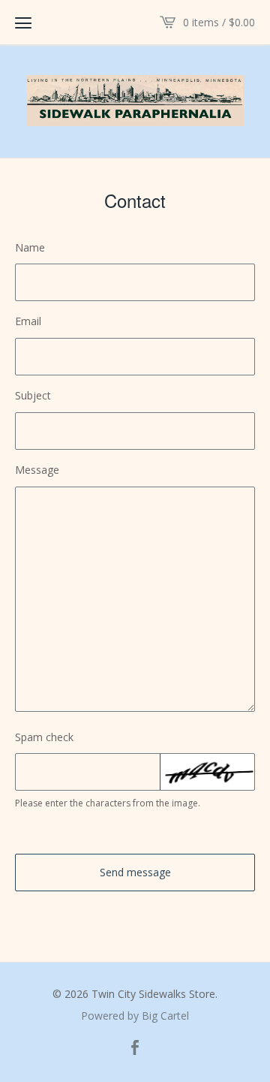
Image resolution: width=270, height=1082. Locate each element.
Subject (33, 395)
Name (30, 247)
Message (37, 470)
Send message (135, 872)
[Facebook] (135, 1048)
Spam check (44, 737)
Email (28, 321)
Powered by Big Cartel (135, 1016)
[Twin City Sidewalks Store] (135, 100)
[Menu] (23, 22)
